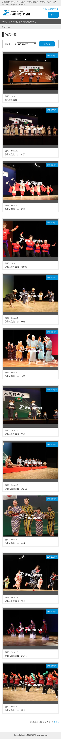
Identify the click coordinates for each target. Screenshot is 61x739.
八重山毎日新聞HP (50, 9)
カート (53, 15)
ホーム (5, 22)
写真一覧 (14, 22)
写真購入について (28, 22)
